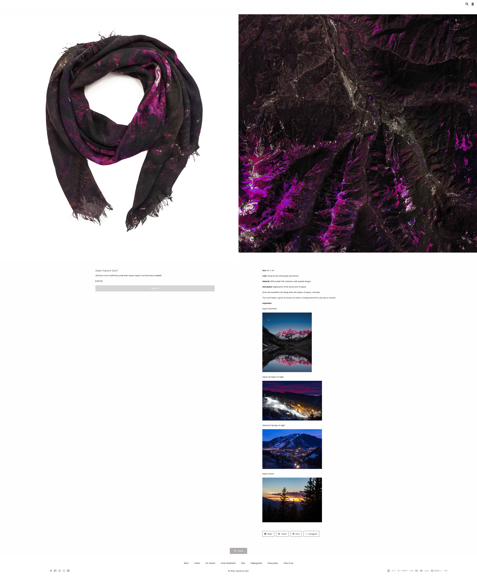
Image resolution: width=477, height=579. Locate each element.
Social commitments (228, 563)
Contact (197, 563)
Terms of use (288, 563)
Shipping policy (256, 563)
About (186, 563)
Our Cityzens (210, 563)
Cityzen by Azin (242, 571)
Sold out (155, 288)
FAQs (243, 563)
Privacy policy (273, 563)
